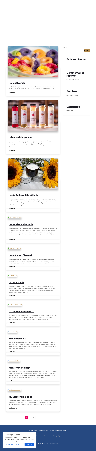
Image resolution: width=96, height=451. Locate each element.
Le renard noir (16, 282)
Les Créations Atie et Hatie (23, 195)
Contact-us (39, 436)
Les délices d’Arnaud (20, 255)
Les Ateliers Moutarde (21, 224)
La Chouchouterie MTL (21, 311)
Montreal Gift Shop (19, 367)
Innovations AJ (17, 338)
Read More (12, 92)
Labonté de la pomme (20, 137)
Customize (9, 444)
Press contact (47, 436)
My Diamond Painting (20, 396)
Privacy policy (56, 436)
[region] (19, 440)
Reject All (19, 444)
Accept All (29, 444)
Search (65, 47)
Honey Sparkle (17, 83)
